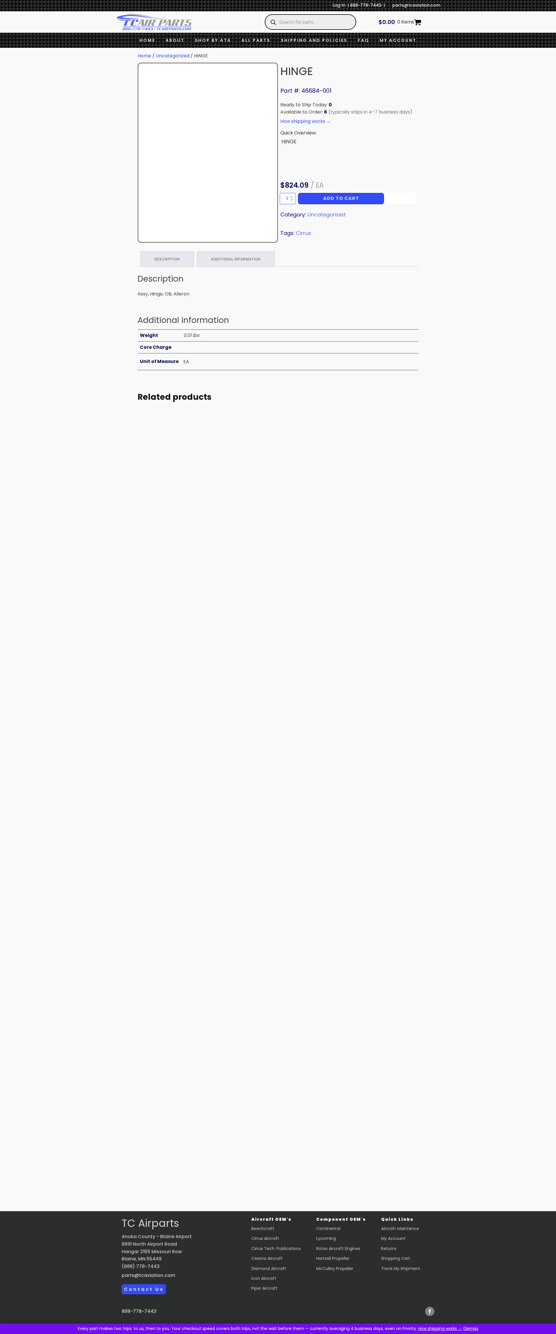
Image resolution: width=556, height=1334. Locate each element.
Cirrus (303, 233)
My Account (398, 40)
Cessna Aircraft (267, 1258)
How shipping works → (440, 1328)
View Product (191, 576)
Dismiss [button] (470, 1328)
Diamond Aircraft (268, 1268)
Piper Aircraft (264, 1288)
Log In (338, 5)
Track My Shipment (400, 1268)
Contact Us (144, 1289)
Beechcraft (262, 1228)
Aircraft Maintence (400, 1228)
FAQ (363, 40)
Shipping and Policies (314, 40)
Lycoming (326, 1238)
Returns (388, 1248)
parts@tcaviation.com (416, 5)
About (175, 40)
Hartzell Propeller (333, 1258)
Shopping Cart (395, 1258)
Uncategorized (172, 55)
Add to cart (341, 198)
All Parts (256, 40)
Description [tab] (167, 259)
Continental (328, 1228)
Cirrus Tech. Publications (276, 1248)
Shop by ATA (213, 40)
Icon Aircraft (263, 1278)
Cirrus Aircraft (265, 1238)
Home (147, 40)
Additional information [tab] (236, 259)
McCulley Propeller (334, 1268)
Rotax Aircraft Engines (338, 1248)
